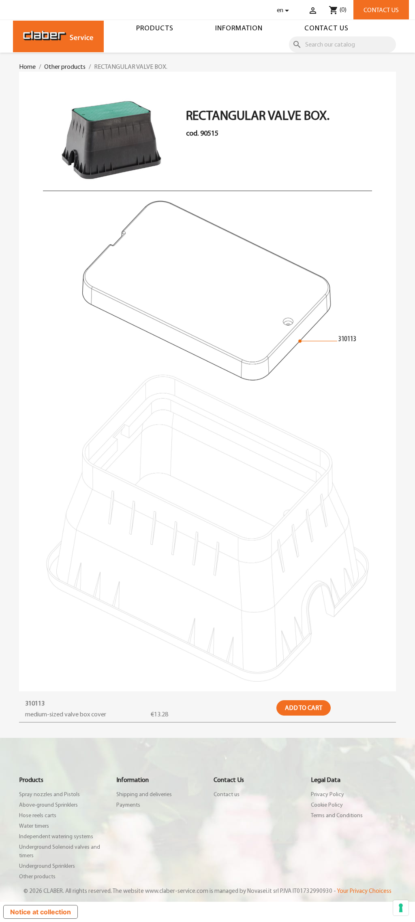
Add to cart (303, 708)
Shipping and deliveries (144, 794)
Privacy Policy (327, 794)
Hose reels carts (37, 815)
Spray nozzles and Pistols (49, 794)
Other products (37, 876)
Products (154, 28)
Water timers (34, 826)
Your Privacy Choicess (364, 891)
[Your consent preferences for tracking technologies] (401, 908)
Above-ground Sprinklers (48, 805)
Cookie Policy (327, 805)
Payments (128, 805)
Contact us (381, 10)
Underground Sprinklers (47, 866)
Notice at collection (40, 912)
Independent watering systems (56, 836)
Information (239, 28)
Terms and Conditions (337, 815)
